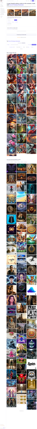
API (1, 17)
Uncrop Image (2, 13)
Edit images (2, 6)
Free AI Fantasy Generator (16, 5)
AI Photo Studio (2, 14)
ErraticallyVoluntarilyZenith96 (14, 16)
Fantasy (8, 18)
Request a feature (1, 428)
